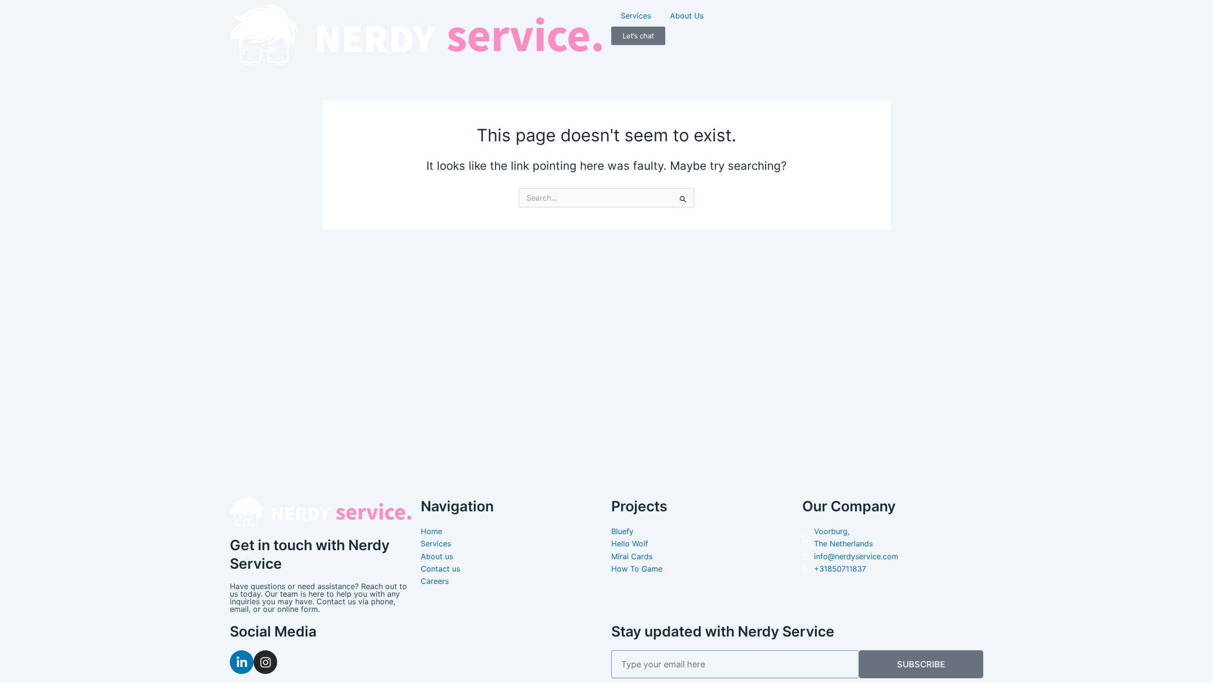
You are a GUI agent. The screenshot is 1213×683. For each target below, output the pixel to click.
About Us (687, 15)
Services (636, 15)
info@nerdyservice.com (856, 556)
